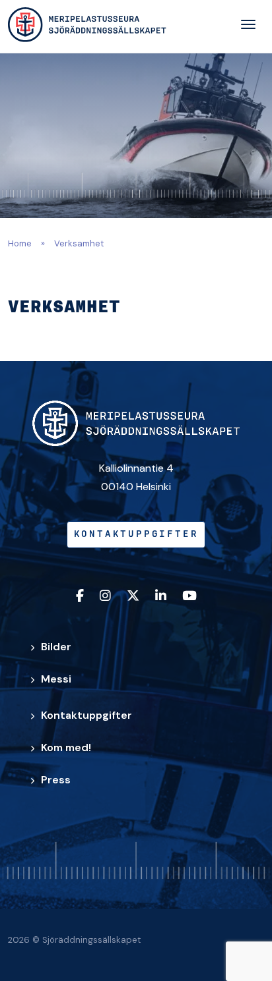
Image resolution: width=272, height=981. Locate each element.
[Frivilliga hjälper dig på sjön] (87, 24)
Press (56, 780)
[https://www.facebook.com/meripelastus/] (79, 596)
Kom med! (66, 747)
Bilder (56, 647)
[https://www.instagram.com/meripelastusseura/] (105, 596)
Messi (56, 679)
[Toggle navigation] (248, 24)
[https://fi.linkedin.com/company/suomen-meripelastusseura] (161, 596)
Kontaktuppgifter (136, 534)
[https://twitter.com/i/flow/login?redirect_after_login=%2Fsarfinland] (133, 596)
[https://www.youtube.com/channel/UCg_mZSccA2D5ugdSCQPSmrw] (189, 596)
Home (20, 243)
